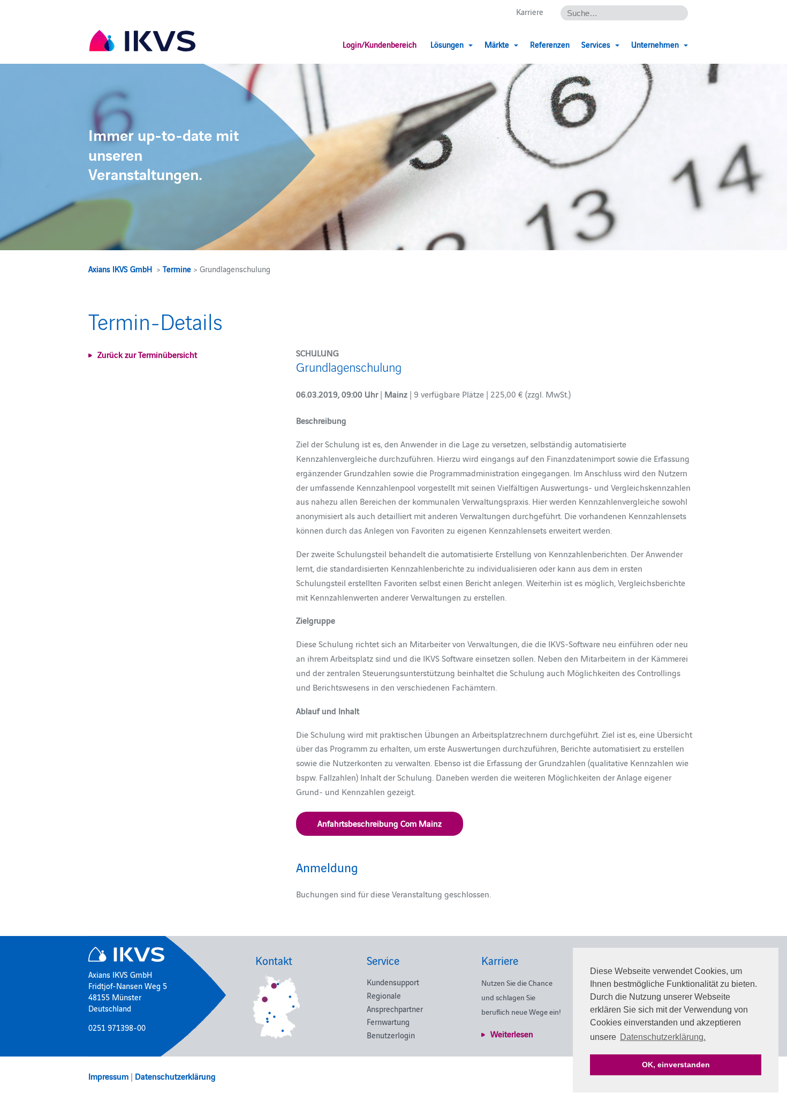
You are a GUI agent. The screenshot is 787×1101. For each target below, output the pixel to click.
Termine (177, 268)
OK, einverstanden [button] (676, 1064)
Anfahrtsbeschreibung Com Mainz (379, 823)
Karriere (529, 11)
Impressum (108, 1076)
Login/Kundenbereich (380, 44)
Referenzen (550, 44)
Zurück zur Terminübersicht (147, 354)
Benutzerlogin (391, 1034)
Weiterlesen (511, 1033)
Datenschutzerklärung (175, 1076)
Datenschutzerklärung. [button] (663, 1037)
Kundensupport (393, 981)
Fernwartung (388, 1021)
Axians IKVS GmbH (120, 268)
